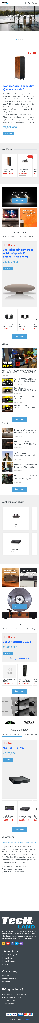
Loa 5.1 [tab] (14, 629)
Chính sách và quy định (9, 955)
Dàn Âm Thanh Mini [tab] (27, 237)
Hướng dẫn (5, 976)
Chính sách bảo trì (8, 958)
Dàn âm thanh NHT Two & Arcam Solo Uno (25, 326)
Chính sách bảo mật (8, 961)
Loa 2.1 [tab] (5, 629)
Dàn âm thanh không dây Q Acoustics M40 (8, 171)
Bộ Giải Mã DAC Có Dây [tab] (11, 735)
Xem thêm (19, 201)
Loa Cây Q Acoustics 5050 (24, 680)
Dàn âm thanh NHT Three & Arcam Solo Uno (9, 326)
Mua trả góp (6, 982)
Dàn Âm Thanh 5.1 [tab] (10, 237)
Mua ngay (8, 133)
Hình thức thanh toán (9, 979)
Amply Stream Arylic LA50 (8, 817)
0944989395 (9, 1004)
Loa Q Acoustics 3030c (17, 641)
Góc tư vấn (5, 964)
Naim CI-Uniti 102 (14, 748)
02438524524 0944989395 (14, 872)
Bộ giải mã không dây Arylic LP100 (25, 817)
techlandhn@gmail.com (13, 869)
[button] (16, 39)
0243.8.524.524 (10, 1001)
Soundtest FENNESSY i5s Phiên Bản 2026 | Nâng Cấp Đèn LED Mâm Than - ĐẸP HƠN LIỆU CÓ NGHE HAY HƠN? (19, 372)
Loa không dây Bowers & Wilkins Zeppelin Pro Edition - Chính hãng (18, 253)
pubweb (27, 1019)
